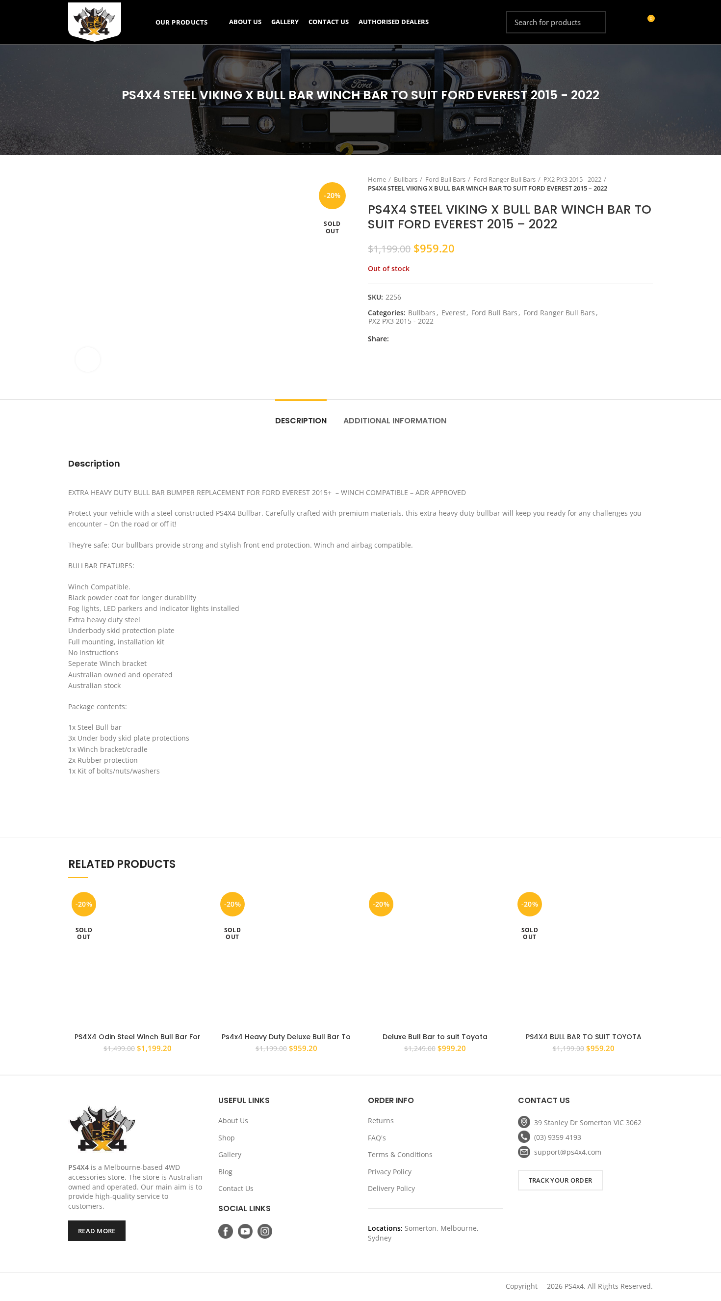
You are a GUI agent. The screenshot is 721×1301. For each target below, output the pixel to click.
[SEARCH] (592, 22)
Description (301, 420)
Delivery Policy (391, 1188)
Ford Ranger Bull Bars (504, 179)
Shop (226, 1137)
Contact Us (236, 1188)
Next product (648, 184)
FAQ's (377, 1137)
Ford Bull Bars (445, 179)
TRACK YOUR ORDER (560, 1180)
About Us (233, 1120)
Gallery (229, 1154)
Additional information (394, 420)
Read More (97, 1230)
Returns (381, 1120)
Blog (225, 1171)
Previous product (628, 184)
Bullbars (405, 179)
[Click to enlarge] (88, 359)
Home (377, 179)
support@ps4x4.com (567, 1152)
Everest (453, 313)
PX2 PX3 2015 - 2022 (572, 179)
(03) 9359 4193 (557, 1137)
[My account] (629, 22)
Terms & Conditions (400, 1154)
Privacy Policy (390, 1171)
